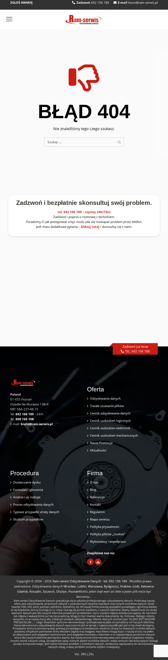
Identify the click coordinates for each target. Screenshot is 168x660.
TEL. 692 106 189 (137, 351)
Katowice (147, 586)
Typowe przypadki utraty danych (36, 512)
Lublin (81, 586)
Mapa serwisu (100, 519)
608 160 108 (25, 419)
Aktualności (98, 450)
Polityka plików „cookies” (107, 534)
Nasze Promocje (101, 443)
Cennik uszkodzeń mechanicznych (114, 435)
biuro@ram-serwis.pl (143, 2)
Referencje (97, 497)
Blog (93, 490)
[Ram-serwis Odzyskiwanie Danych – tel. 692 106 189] (83, 19)
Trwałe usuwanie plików (107, 406)
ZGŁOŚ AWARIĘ (21, 2)
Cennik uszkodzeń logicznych (110, 421)
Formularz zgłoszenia (28, 490)
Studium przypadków (28, 519)
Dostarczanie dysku (27, 482)
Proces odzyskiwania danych (33, 504)
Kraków (125, 586)
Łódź (136, 586)
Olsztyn (61, 591)
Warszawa (95, 586)
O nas (94, 482)
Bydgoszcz (111, 586)
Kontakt (95, 504)
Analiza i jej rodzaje (26, 497)
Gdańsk (22, 591)
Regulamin (97, 512)
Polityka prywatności (104, 527)
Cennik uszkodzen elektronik (110, 428)
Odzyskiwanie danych (105, 398)
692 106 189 (100, 2)
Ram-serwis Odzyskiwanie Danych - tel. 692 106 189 (90, 581)
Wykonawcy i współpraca (108, 541)
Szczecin (48, 591)
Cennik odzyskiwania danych (110, 413)
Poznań (73, 591)
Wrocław (70, 586)
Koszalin (35, 591)
